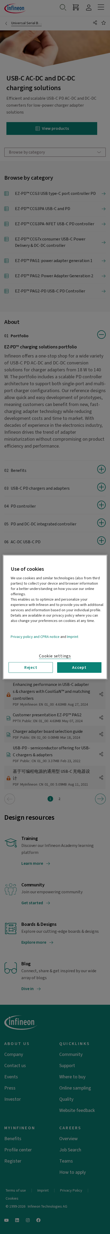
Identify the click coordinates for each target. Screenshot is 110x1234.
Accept (79, 667)
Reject (30, 667)
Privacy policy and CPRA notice (35, 636)
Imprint (72, 636)
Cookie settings (55, 656)
